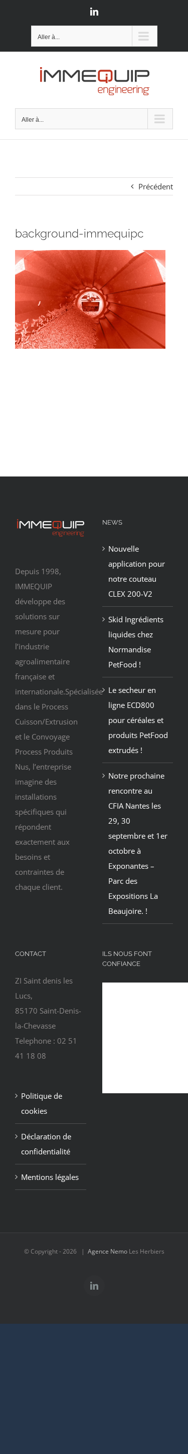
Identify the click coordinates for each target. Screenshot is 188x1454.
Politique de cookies (41, 1103)
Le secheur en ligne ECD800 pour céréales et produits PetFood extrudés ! (138, 720)
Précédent (155, 186)
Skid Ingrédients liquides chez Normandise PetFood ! (135, 641)
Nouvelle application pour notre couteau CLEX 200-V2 (136, 571)
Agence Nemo (107, 1251)
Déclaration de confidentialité (46, 1143)
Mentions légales (50, 1177)
